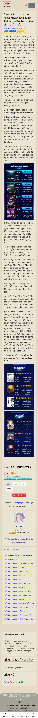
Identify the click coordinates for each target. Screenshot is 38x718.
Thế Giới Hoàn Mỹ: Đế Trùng (14, 611)
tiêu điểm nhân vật (16, 646)
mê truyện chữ (29, 706)
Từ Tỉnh (7, 28)
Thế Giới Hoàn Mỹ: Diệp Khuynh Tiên (18, 615)
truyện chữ (12, 710)
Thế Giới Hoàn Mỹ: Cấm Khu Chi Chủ (18, 575)
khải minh (20, 476)
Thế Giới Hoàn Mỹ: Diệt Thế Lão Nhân (18, 619)
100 (8, 489)
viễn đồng (29, 478)
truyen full (14, 708)
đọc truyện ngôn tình (25, 710)
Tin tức (6, 30)
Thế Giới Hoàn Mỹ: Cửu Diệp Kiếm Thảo (19, 603)
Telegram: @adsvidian (14, 668)
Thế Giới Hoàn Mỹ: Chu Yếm (14, 587)
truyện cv (19, 706)
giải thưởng (13, 476)
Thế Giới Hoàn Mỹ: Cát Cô (14, 579)
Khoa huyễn (12, 30)
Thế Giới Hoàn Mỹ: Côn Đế (14, 599)
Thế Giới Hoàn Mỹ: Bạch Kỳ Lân (16, 571)
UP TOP (19, 699)
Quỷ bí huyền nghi (20, 32)
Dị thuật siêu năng (9, 32)
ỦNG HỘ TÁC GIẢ (19, 495)
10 (8, 484)
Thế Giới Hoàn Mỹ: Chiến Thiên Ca (17, 583)
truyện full (10, 706)
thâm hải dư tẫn (21, 478)
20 (15, 484)
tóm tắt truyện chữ (21, 648)
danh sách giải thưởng (10, 478)
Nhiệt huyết (20, 30)
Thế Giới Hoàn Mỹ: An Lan (14, 567)
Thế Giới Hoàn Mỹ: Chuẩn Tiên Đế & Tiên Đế (21, 591)
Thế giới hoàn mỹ (10, 559)
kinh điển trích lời (22, 643)
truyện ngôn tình (13, 651)
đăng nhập (19, 503)
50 (22, 484)
